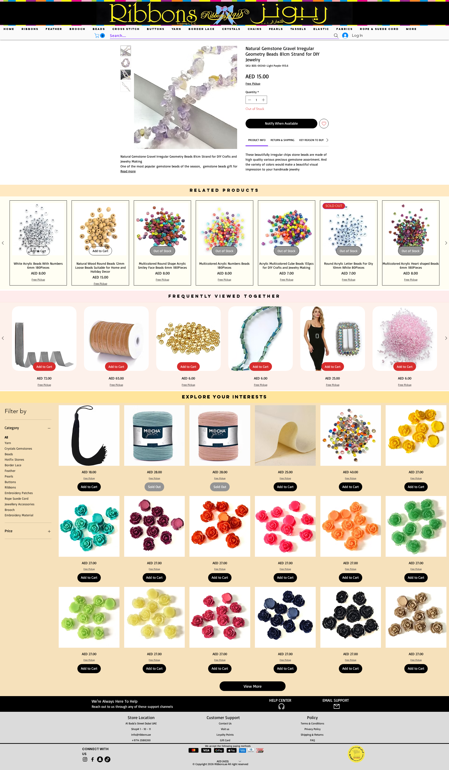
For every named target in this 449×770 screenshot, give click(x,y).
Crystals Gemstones (18, 448)
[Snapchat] (100, 759)
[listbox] (229, 761)
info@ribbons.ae (141, 734)
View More (253, 686)
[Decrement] (249, 100)
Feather (10, 471)
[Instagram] (85, 759)
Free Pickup (253, 83)
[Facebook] (92, 759)
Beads (9, 454)
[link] (257, 140)
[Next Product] (446, 243)
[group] (224, 243)
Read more (128, 171)
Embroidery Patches (19, 493)
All (6, 437)
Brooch (10, 509)
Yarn (8, 443)
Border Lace (13, 465)
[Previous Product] (3, 243)
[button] (100, 35)
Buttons (10, 482)
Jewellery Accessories (19, 504)
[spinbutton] (256, 100)
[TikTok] (107, 759)
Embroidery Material (19, 515)
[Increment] (264, 100)
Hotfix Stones (14, 459)
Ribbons (10, 487)
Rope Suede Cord (16, 498)
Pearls (9, 476)
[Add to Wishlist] (324, 123)
